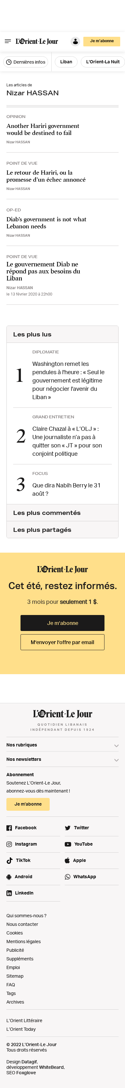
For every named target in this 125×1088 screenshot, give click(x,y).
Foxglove (26, 1072)
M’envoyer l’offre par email (62, 642)
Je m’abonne (62, 623)
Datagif (29, 1061)
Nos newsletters (23, 759)
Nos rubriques (21, 744)
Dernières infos (29, 62)
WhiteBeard (51, 1067)
